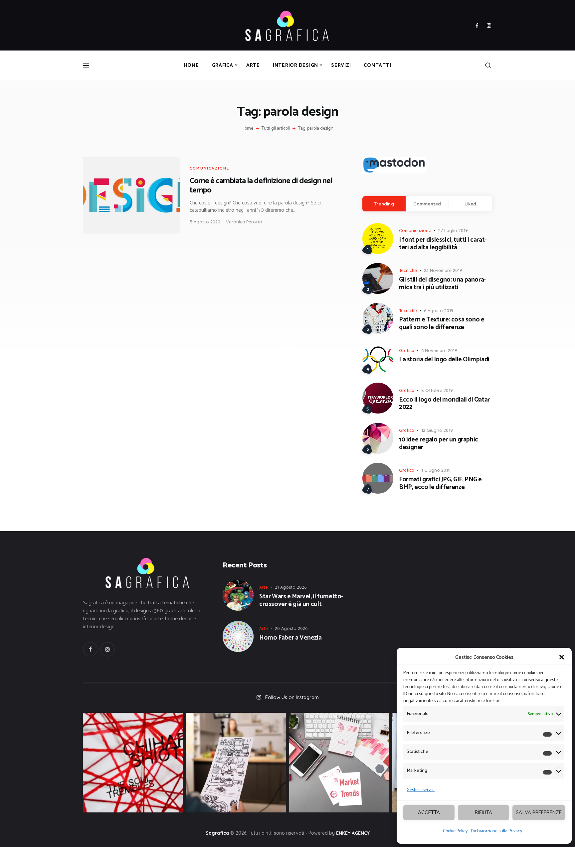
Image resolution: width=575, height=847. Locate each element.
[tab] (384, 203)
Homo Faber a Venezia (290, 638)
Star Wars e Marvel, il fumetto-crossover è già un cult (301, 600)
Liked (470, 203)
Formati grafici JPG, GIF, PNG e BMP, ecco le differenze (440, 483)
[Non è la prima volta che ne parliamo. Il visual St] (236, 762)
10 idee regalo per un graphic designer (438, 443)
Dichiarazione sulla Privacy (496, 831)
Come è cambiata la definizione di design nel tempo (261, 185)
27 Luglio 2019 (453, 230)
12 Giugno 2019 (437, 430)
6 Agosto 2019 (439, 310)
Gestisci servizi (421, 790)
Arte (263, 587)
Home (247, 129)
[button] (561, 657)
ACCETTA (429, 812)
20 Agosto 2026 (291, 628)
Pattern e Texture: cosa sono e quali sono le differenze (441, 323)
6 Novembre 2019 (439, 350)
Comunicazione (210, 168)
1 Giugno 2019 (436, 470)
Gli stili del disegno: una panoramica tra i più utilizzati (442, 284)
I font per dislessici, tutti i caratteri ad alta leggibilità (442, 244)
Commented (427, 203)
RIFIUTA (483, 812)
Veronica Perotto (244, 221)
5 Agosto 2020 (205, 221)
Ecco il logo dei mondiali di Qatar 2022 (444, 404)
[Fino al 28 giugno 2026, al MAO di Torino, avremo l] (133, 762)
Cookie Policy (455, 831)
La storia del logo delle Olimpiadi (444, 360)
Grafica (406, 350)
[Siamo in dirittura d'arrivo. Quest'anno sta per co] (339, 762)
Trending (384, 203)
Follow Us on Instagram (292, 697)
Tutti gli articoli (276, 128)
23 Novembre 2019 (443, 270)
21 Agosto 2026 (290, 587)
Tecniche (408, 270)
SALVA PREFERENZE (539, 812)
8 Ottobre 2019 (437, 390)
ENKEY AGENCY (353, 833)
